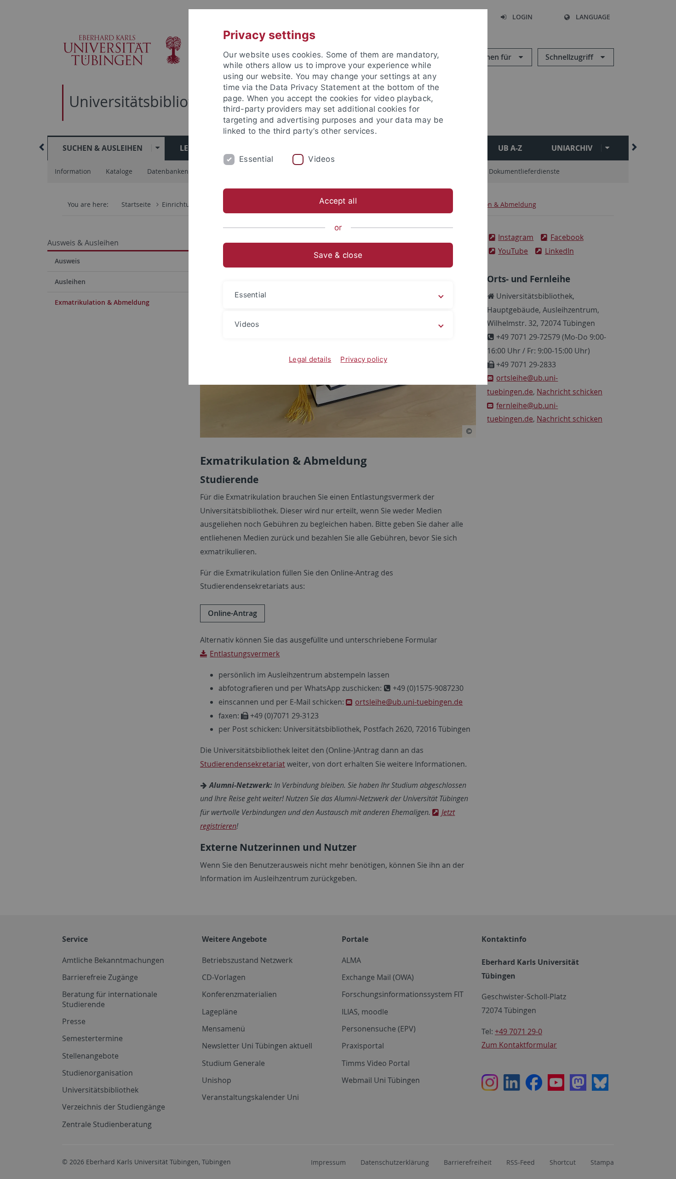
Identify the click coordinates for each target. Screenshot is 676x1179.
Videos (321, 159)
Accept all (338, 200)
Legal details (310, 359)
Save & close (338, 255)
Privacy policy (363, 359)
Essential (256, 159)
